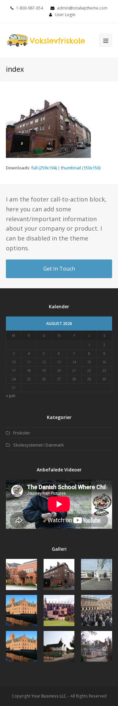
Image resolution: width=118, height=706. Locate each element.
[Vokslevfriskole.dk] (46, 40)
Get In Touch (59, 268)
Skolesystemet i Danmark (38, 445)
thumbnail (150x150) (80, 168)
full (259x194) (44, 168)
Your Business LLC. (49, 696)
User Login (65, 14)
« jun (10, 395)
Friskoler (21, 433)
